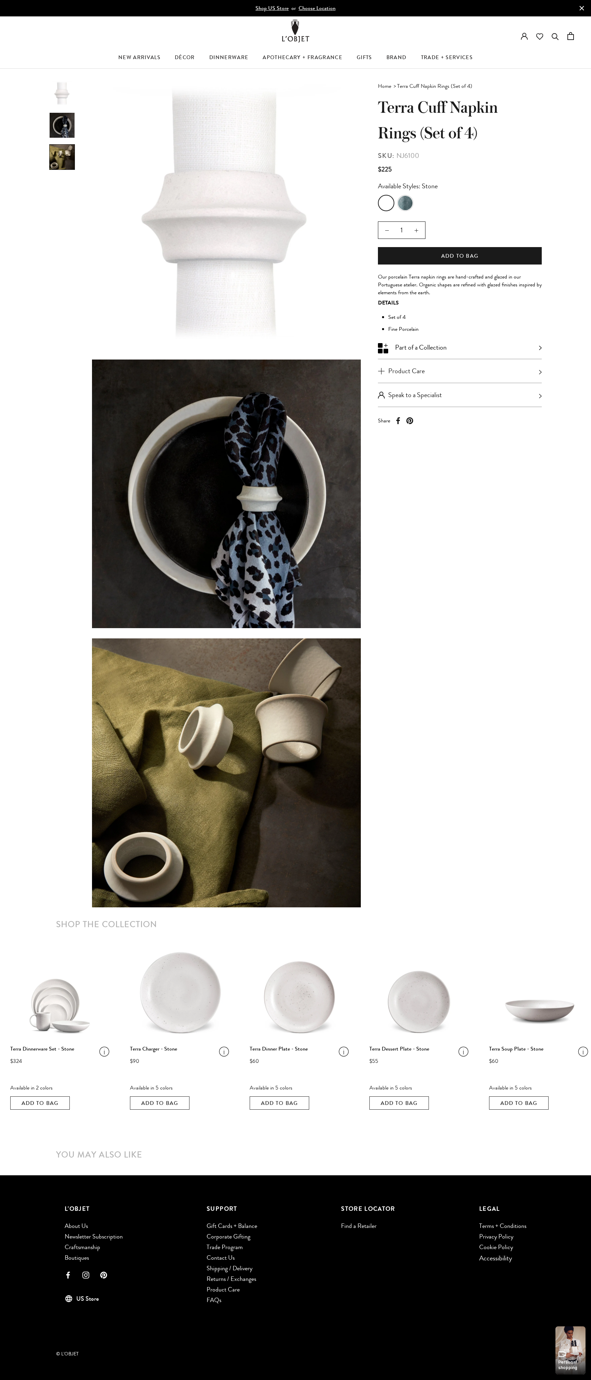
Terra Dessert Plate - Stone (399, 1049)
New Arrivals (139, 57)
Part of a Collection (420, 347)
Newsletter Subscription (94, 1236)
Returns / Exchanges (231, 1278)
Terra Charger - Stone (153, 1049)
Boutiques (77, 1257)
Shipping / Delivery (229, 1268)
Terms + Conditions (502, 1225)
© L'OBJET (67, 1354)
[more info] (91, 1051)
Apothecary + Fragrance (302, 57)
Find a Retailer (359, 1225)
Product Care (223, 1289)
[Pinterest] (409, 420)
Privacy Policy (496, 1236)
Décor (185, 57)
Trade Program (225, 1247)
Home (384, 86)
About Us (76, 1225)
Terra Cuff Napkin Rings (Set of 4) (434, 86)
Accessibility (495, 1258)
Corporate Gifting (228, 1236)
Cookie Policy (496, 1247)
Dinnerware (229, 57)
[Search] (555, 35)
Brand (396, 57)
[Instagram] (85, 1274)
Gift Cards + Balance (232, 1225)
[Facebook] (398, 420)
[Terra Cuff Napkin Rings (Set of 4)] (386, 203)
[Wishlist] (539, 36)
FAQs (214, 1300)
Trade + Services (447, 57)
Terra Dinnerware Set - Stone (42, 1049)
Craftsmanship (82, 1247)
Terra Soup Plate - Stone (516, 1049)
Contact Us (221, 1257)
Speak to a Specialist (415, 395)
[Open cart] (570, 35)
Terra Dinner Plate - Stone (279, 1049)
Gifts (364, 57)
